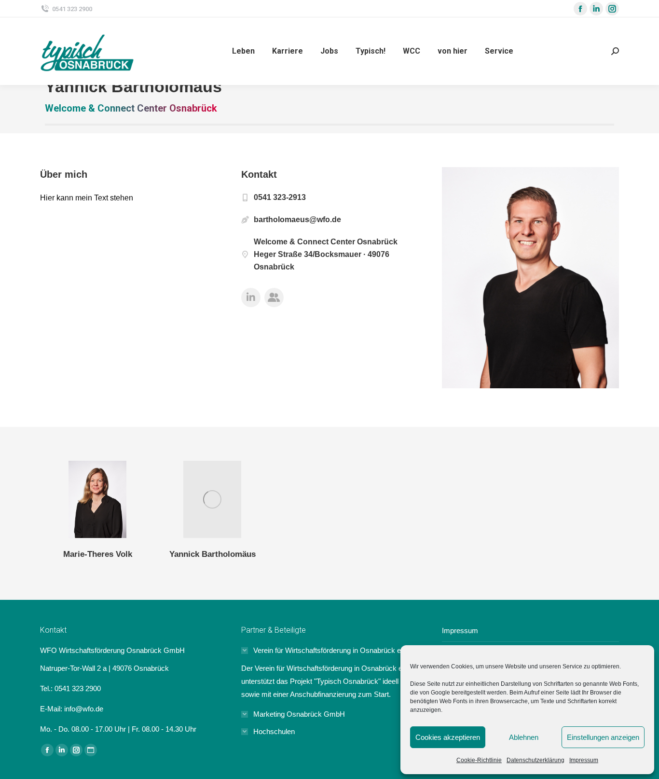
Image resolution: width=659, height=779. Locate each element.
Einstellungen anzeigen (603, 737)
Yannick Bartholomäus (212, 554)
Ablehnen (523, 737)
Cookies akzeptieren (447, 737)
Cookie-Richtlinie (479, 760)
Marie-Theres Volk (97, 554)
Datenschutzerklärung (535, 760)
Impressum (583, 760)
